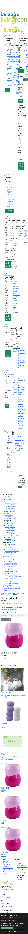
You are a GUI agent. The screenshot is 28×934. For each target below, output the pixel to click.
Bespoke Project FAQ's (15, 392)
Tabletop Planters (10, 527)
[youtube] (18, 15)
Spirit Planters (9, 499)
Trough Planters (9, 525)
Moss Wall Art (14, 263)
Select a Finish (4, 655)
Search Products (7, 493)
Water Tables (10, 203)
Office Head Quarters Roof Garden (21, 412)
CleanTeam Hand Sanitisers (12, 518)
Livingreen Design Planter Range (10, 593)
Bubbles (9, 595)
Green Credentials (8, 868)
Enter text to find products (21, 481)
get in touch (15, 609)
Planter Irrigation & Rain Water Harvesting (21, 166)
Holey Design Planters (11, 503)
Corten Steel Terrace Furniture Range (21, 384)
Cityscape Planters (20, 445)
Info (5, 430)
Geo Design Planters (11, 511)
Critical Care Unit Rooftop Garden (21, 391)
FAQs (8, 462)
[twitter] (5, 15)
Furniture (19, 863)
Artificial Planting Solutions (12, 583)
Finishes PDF (5, 620)
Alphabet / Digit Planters (12, 535)
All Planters (7, 90)
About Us (7, 573)
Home (4, 491)
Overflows (10, 204)
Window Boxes (9, 528)
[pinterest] (11, 15)
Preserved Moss (7, 570)
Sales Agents (6, 875)
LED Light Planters (10, 537)
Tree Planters (9, 532)
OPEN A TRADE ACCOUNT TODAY (8, 264)
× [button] (26, 914)
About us (5, 859)
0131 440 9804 (11, 13)
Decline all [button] (20, 928)
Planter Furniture (10, 559)
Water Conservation (10, 549)
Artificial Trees (16, 308)
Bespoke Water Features (9, 192)
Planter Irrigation (10, 540)
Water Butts (8, 546)
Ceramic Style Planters (11, 506)
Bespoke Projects (8, 585)
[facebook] (2, 15)
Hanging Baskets (10, 530)
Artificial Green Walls (20, 233)
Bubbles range (17, 603)
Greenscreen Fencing (11, 563)
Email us (7, 406)
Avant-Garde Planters (11, 505)
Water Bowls (8, 554)
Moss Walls (8, 561)
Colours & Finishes (20, 447)
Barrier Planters (9, 523)
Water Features (21, 865)
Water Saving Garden (21, 399)
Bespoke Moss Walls (15, 268)
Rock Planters (9, 515)
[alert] (14, 923)
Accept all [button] (7, 928)
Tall (12, 59)
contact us (6, 906)
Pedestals (8, 516)
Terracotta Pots (21, 70)
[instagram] (8, 15)
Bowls (7, 513)
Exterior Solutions (19, 443)
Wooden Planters (20, 101)
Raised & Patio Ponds (11, 552)
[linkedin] (14, 15)
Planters (19, 862)
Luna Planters (9, 508)
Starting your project (15, 387)
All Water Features (9, 211)
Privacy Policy (6, 864)
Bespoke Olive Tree (21, 406)
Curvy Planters (9, 501)
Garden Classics (9, 510)
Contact (5, 590)
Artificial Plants (9, 566)
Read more (13, 920)
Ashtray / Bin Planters (11, 534)
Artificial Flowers (16, 300)
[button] (14, 931)
